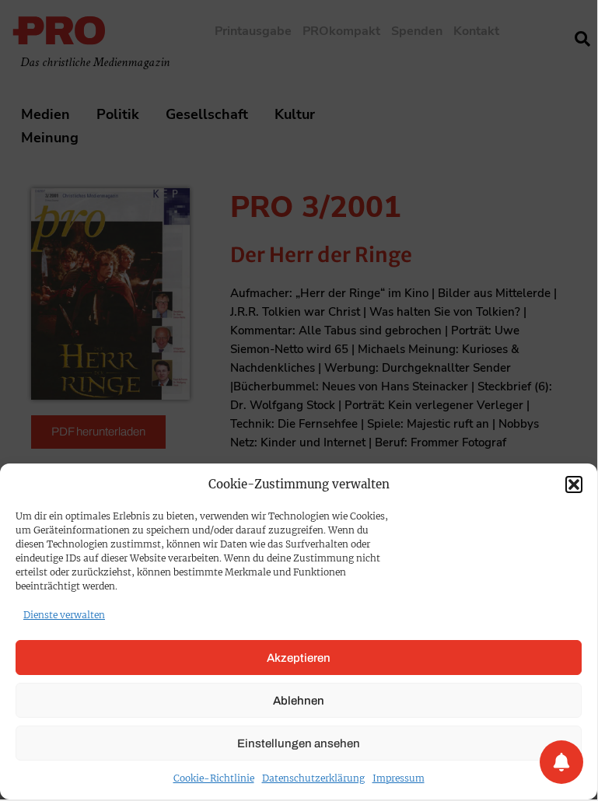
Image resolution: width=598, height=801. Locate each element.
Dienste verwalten (64, 615)
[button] (574, 484)
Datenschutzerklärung (313, 778)
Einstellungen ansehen (298, 743)
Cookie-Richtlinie (213, 778)
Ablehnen (298, 700)
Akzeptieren (298, 658)
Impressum (398, 778)
